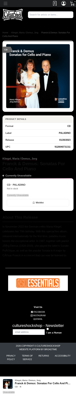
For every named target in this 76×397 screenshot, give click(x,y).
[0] (72, 4)
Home (5, 32)
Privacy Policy (11, 358)
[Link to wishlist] (54, 4)
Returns (44, 356)
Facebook (39, 312)
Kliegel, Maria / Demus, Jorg (24, 32)
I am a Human (54, 332)
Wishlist (40, 202)
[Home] (13, 14)
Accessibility (63, 356)
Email (39, 319)
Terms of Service (27, 358)
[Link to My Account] (63, 4)
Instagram (39, 315)
